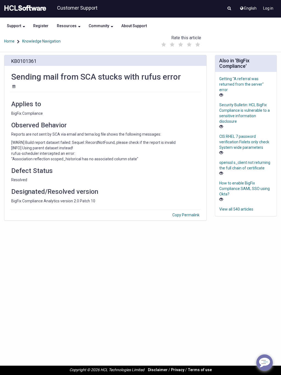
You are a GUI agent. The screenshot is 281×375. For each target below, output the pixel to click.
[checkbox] (164, 44)
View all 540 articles (236, 209)
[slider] (181, 43)
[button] (229, 8)
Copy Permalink (185, 215)
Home (9, 41)
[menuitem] (248, 7)
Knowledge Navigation (41, 41)
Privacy (177, 370)
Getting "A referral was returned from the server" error (241, 84)
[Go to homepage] (24, 8)
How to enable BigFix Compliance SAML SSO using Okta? (244, 188)
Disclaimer (158, 370)
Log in (268, 8)
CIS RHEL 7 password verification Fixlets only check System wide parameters (244, 142)
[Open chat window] (264, 362)
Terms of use (200, 370)
